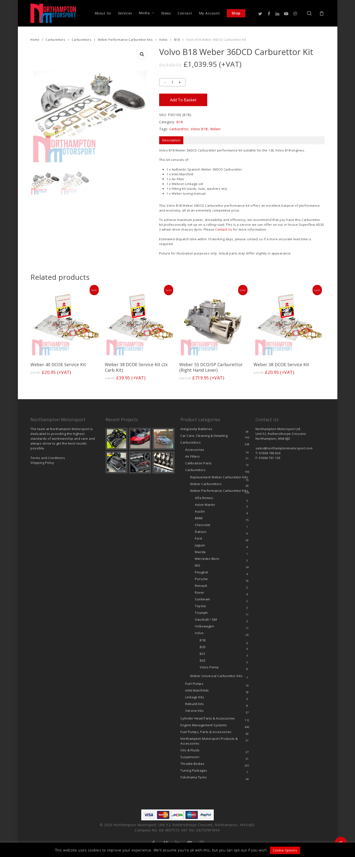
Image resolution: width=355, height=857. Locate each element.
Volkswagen (204, 626)
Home (34, 40)
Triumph (201, 612)
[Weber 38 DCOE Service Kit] (289, 322)
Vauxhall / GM (206, 619)
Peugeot (201, 572)
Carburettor (179, 129)
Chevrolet (202, 525)
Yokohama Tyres (193, 777)
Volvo (163, 40)
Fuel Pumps (194, 683)
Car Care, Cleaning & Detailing (203, 435)
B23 (203, 660)
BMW (199, 518)
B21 (203, 653)
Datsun (200, 531)
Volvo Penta (209, 667)
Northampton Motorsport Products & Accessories (209, 741)
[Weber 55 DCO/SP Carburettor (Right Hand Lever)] (214, 322)
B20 (203, 647)
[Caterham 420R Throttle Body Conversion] (117, 439)
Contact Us (223, 229)
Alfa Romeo (204, 498)
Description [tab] (171, 140)
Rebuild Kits (194, 704)
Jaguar (200, 545)
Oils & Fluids (190, 750)
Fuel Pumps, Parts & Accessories (206, 732)
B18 (177, 40)
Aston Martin (205, 504)
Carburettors (55, 40)
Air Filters (192, 456)
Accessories (194, 449)
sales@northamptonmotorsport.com (284, 448)
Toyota (200, 606)
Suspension (189, 757)
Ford (198, 538)
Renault (201, 585)
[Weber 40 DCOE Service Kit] (65, 322)
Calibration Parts (198, 463)
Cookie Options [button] (285, 850)
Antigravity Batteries (196, 429)
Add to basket (183, 100)
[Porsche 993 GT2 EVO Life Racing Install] (163, 439)
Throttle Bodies (192, 763)
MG (197, 565)
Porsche (201, 579)
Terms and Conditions (47, 458)
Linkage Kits (194, 697)
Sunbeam (202, 599)
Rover (199, 592)
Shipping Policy (42, 462)
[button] (142, 54)
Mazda (200, 552)
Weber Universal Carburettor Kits (216, 676)
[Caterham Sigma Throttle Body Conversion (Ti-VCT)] (117, 462)
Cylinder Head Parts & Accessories (207, 718)
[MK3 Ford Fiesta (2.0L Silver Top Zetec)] (140, 462)
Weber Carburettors (206, 484)
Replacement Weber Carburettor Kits (219, 477)
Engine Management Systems (203, 725)
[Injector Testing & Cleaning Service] (163, 462)
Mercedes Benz (207, 558)
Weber (215, 129)
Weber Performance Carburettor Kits (125, 40)
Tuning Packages (193, 770)
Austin (200, 511)
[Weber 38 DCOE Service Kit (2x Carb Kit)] (140, 322)
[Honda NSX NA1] (140, 439)
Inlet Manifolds (197, 690)
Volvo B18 (199, 129)
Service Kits (194, 710)
